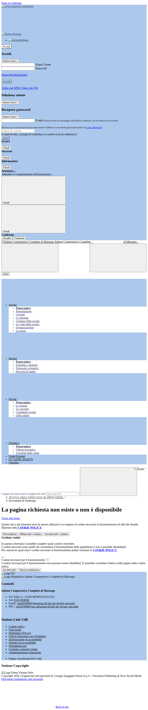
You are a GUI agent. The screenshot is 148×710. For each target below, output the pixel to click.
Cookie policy (17, 626)
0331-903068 (21, 600)
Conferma (19, 238)
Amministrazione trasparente (25, 652)
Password (41, 68)
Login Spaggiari (94, 127)
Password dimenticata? (14, 74)
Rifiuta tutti (31, 534)
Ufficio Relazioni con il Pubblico (27, 636)
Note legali (15, 629)
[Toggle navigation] (29, 258)
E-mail (39, 120)
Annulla (7, 238)
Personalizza (9, 534)
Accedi (6, 46)
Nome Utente (43, 64)
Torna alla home (10, 518)
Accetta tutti (56, 534)
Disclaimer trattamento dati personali (22, 679)
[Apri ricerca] (118, 258)
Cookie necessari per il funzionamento (23, 559)
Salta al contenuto (11, 3)
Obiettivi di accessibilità (22, 642)
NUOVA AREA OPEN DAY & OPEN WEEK (36, 497)
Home (140, 468)
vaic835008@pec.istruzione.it (47, 606)
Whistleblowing (18, 646)
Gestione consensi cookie (23, 649)
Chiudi (6, 147)
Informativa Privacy (20, 633)
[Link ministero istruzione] (17, 6)
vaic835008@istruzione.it (46, 603)
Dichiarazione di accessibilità (25, 639)
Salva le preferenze (29, 570)
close (5, 274)
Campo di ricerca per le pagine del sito (23, 493)
